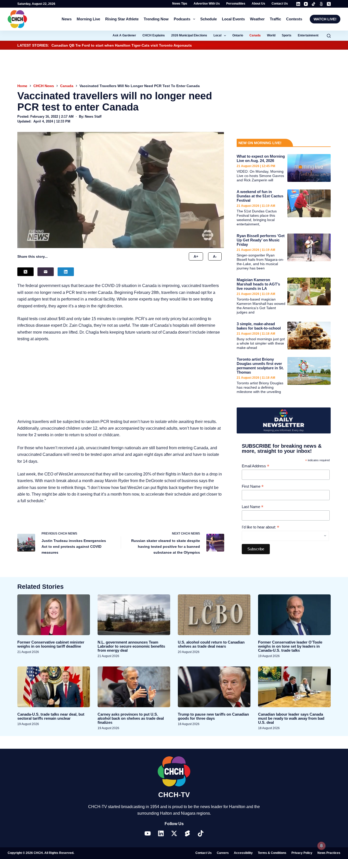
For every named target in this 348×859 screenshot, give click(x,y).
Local (217, 35)
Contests (294, 19)
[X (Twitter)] (329, 4)
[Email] (45, 271)
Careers (223, 853)
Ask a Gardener (124, 35)
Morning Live (88, 19)
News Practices (328, 853)
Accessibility (243, 853)
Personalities (235, 3)
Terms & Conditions (272, 853)
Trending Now (156, 19)
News (67, 19)
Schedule (208, 19)
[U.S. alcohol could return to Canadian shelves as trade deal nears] (214, 614)
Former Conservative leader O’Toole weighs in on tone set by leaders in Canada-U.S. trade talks (290, 646)
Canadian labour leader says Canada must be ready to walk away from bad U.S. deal (291, 718)
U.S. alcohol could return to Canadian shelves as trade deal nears (211, 644)
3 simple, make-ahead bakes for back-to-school (259, 326)
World (271, 35)
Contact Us (280, 3)
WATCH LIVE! (325, 19)
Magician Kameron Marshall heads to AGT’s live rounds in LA (258, 284)
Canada (255, 35)
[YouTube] (306, 4)
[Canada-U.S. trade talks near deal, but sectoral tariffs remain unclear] (53, 686)
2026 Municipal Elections (189, 35)
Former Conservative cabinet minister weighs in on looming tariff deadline (50, 644)
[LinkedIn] (298, 4)
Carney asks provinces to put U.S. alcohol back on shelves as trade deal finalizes (131, 718)
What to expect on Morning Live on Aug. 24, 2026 (261, 158)
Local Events (233, 19)
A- (215, 256)
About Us (258, 3)
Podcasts (182, 19)
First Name (253, 486)
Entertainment (308, 35)
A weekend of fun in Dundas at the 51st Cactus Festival (260, 195)
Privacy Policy (301, 853)
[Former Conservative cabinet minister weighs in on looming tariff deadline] (53, 614)
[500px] (321, 4)
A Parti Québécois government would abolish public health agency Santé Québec (153, 45)
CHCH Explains (153, 35)
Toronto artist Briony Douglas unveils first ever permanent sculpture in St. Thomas (260, 365)
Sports (286, 35)
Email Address (255, 466)
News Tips (179, 3)
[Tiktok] (200, 833)
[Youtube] (147, 833)
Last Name (252, 507)
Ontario (237, 35)
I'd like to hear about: (260, 527)
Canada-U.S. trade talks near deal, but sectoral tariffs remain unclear (50, 716)
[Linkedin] (160, 833)
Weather (257, 19)
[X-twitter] (174, 833)
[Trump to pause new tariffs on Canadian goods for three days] (214, 686)
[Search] (329, 36)
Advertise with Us (207, 3)
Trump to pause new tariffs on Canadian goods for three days (213, 716)
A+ (196, 256)
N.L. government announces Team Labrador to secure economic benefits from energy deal (131, 646)
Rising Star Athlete (122, 19)
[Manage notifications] (321, 846)
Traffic (275, 19)
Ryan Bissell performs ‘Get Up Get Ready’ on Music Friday (261, 240)
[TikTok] (313, 4)
